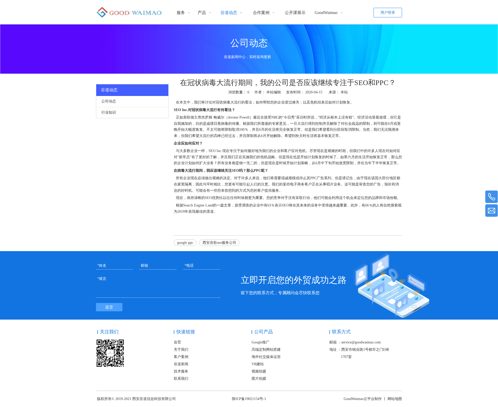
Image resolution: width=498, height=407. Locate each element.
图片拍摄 (259, 379)
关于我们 (181, 349)
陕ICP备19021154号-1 (249, 399)
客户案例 (181, 357)
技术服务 (181, 371)
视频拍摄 (259, 371)
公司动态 (108, 101)
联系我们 (181, 379)
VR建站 (258, 364)
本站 (344, 92)
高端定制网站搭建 (266, 349)
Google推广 (260, 342)
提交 (109, 307)
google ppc (185, 243)
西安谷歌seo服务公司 (219, 243)
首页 (177, 342)
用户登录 (388, 13)
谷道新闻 (181, 364)
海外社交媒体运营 (266, 357)
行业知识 (108, 112)
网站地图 (395, 399)
